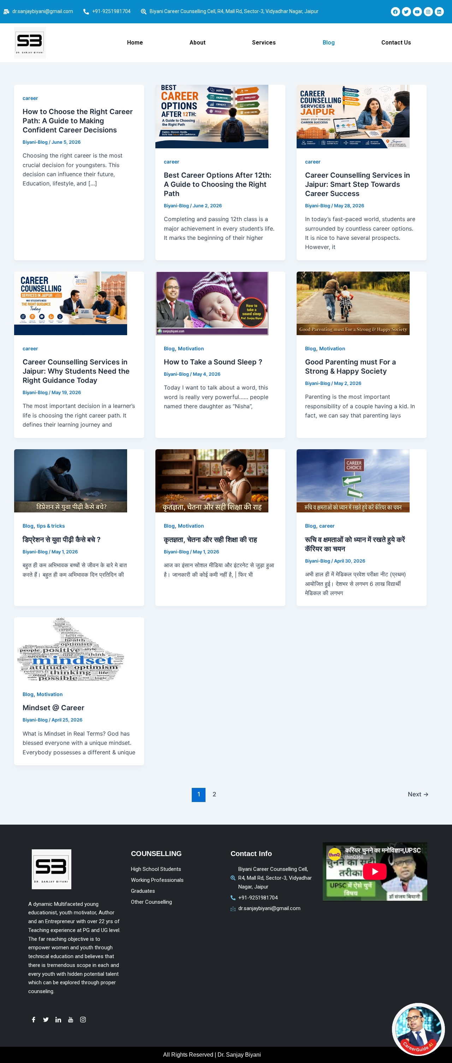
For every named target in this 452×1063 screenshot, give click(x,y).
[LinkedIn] (58, 1019)
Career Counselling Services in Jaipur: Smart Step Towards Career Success (357, 184)
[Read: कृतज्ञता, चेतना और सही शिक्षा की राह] (211, 481)
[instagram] (83, 1019)
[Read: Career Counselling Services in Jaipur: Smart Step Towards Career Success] (353, 116)
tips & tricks (51, 526)
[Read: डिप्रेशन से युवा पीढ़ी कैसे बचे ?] (70, 481)
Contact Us (396, 42)
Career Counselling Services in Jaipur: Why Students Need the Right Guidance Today (76, 371)
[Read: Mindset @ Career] (70, 649)
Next (418, 794)
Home (135, 42)
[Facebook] (33, 1019)
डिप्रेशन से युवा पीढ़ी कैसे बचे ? (62, 539)
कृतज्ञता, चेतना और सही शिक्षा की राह (210, 539)
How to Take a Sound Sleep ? (213, 362)
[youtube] (70, 1019)
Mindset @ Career (53, 707)
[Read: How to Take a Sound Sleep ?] (211, 303)
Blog (329, 42)
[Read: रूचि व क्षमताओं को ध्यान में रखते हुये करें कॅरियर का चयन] (353, 481)
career (30, 98)
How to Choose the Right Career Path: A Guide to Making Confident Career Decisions (78, 120)
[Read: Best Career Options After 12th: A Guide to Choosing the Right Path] (211, 116)
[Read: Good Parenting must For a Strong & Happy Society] (353, 303)
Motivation (191, 348)
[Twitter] (46, 1019)
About (198, 42)
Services (264, 42)
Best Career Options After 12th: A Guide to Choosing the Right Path (218, 184)
